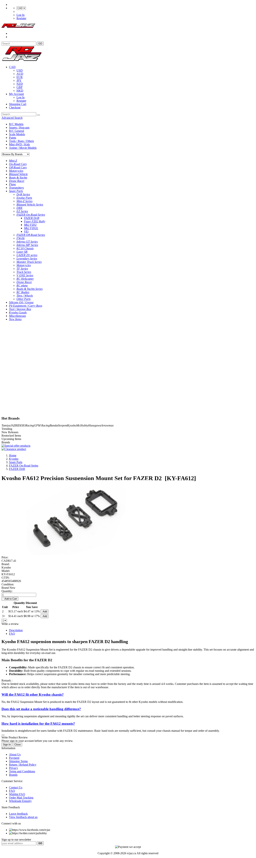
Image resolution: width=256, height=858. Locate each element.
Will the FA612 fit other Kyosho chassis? (32, 694)
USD (19, 70)
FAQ (12, 633)
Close (17, 744)
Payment (14, 757)
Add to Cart (10, 598)
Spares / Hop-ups (19, 127)
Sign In (7, 744)
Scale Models (17, 134)
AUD (19, 73)
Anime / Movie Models (23, 147)
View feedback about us (23, 817)
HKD (19, 90)
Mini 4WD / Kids (19, 144)
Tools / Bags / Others (21, 141)
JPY (19, 80)
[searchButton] (38, 115)
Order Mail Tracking (21, 797)
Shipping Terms (18, 761)
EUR (19, 77)
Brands (13, 774)
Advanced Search (11, 117)
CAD (12, 67)
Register (21, 18)
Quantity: (7, 591)
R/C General (16, 130)
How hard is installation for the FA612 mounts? (38, 724)
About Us (15, 754)
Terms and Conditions (22, 771)
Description (16, 630)
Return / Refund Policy (22, 764)
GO (40, 43)
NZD (19, 83)
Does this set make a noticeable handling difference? (41, 709)
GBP (19, 87)
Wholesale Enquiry (20, 801)
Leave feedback (18, 813)
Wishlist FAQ (17, 794)
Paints (12, 137)
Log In (20, 14)
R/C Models (16, 124)
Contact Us (15, 787)
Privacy (13, 768)
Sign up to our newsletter (16, 839)
